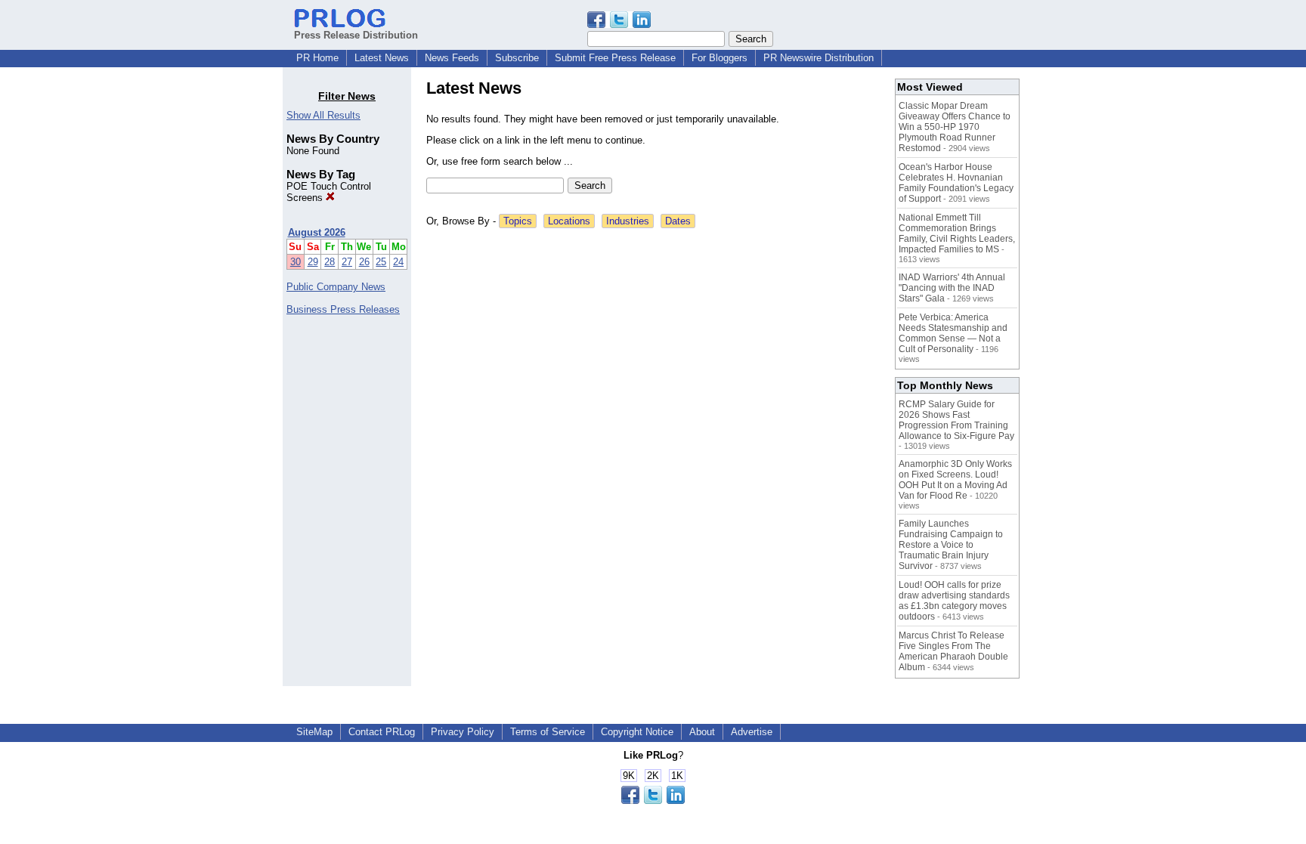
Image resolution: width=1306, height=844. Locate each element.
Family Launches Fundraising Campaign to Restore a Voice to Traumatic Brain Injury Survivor (951, 544)
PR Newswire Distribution (818, 57)
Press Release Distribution (356, 35)
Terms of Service (547, 731)
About (702, 731)
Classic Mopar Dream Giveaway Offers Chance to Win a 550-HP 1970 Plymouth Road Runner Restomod (954, 126)
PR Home (317, 57)
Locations (569, 221)
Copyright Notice (637, 731)
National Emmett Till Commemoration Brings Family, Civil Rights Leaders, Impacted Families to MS (957, 233)
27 (347, 261)
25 (381, 261)
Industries (627, 221)
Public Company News (335, 286)
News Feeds (452, 57)
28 (329, 261)
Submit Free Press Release (615, 57)
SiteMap (314, 731)
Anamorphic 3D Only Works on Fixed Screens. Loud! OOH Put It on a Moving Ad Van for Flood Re (955, 480)
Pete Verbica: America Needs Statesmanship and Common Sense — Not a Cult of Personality (953, 333)
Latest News (381, 57)
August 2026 (316, 232)
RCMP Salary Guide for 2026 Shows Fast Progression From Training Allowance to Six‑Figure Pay (956, 420)
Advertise (751, 731)
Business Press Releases (343, 309)
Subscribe (517, 57)
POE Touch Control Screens (328, 192)
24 (398, 261)
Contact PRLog (381, 731)
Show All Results (323, 115)
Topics (517, 221)
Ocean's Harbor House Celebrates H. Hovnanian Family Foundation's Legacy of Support (956, 183)
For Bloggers (719, 57)
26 (364, 261)
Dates (678, 221)
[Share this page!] (619, 24)
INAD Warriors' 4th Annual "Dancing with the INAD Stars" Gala (952, 288)
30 (295, 261)
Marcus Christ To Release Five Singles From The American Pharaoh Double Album (953, 651)
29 (313, 261)
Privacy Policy (462, 731)
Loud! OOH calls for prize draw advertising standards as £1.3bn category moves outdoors (954, 601)
